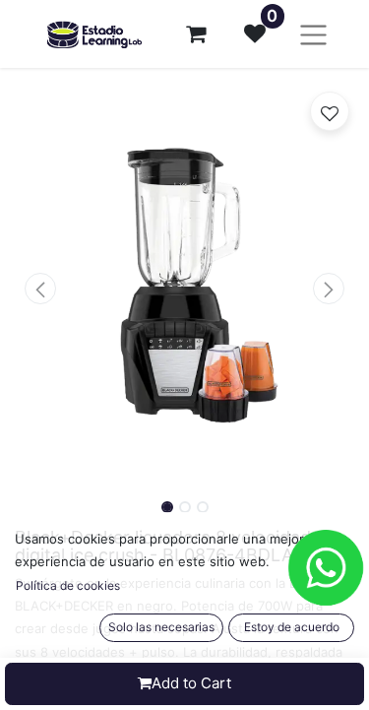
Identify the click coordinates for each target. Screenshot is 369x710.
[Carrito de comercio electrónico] (195, 33)
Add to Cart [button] (191, 683)
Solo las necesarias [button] (161, 626)
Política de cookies (68, 585)
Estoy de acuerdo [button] (291, 626)
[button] (40, 288)
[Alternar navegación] (313, 34)
